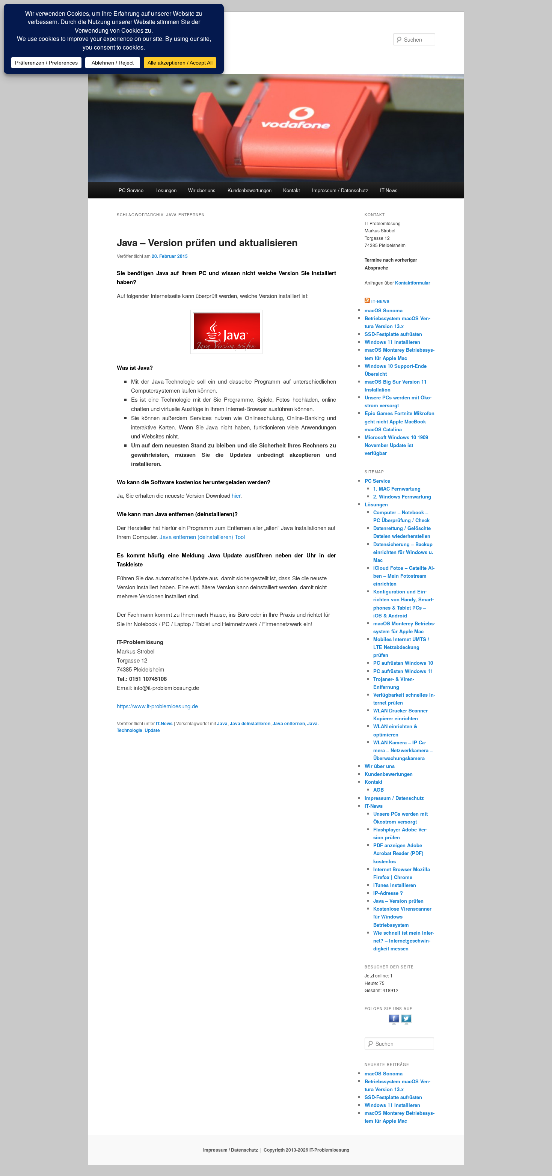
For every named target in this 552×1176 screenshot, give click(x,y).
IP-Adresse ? (388, 892)
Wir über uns (202, 190)
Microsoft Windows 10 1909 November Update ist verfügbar (396, 445)
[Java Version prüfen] (226, 332)
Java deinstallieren (250, 723)
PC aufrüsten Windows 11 (403, 671)
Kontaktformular (412, 282)
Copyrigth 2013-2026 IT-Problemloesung (306, 1149)
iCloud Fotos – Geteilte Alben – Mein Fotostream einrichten (403, 575)
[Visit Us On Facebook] (394, 1023)
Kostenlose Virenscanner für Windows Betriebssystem (402, 916)
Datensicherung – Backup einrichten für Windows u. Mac (403, 552)
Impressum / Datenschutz (340, 190)
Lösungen (165, 190)
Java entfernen (289, 723)
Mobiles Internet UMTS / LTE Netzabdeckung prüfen (401, 646)
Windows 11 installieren (392, 341)
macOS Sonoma (384, 310)
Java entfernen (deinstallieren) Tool (202, 537)
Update (152, 730)
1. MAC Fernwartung (397, 488)
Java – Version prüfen (398, 900)
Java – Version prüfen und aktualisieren (207, 242)
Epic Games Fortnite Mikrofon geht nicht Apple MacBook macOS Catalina (399, 421)
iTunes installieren (394, 884)
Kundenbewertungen (249, 190)
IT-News (389, 190)
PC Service (131, 190)
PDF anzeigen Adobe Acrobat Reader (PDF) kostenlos (398, 853)
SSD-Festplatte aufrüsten (393, 333)
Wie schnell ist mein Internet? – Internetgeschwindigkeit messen (403, 940)
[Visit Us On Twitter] (406, 1023)
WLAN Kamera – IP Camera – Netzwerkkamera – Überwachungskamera (403, 750)
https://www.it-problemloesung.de (157, 706)
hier (236, 495)
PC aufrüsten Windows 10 (403, 662)
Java (222, 723)
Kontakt (291, 190)
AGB (378, 789)
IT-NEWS (380, 301)
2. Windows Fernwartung (402, 496)
